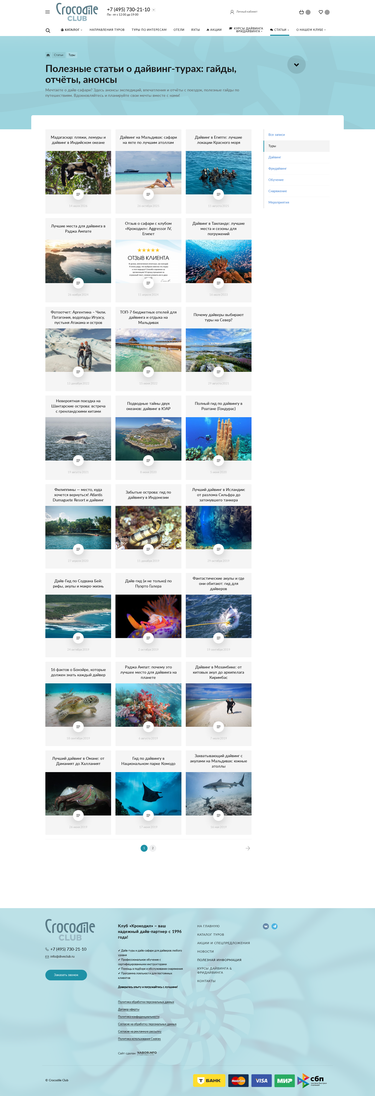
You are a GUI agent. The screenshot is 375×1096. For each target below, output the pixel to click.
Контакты (206, 981)
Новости (205, 951)
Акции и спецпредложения (223, 943)
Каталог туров (210, 934)
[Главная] (48, 55)
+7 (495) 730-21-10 (128, 9)
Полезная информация (219, 960)
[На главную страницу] (77, 11)
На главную (208, 926)
